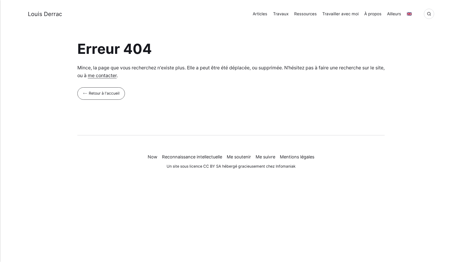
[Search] (429, 14)
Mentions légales (297, 156)
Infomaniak (286, 166)
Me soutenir (239, 156)
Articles (260, 13)
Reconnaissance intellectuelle (192, 156)
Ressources (305, 13)
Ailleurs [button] (394, 13)
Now (152, 156)
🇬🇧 (409, 13)
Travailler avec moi (340, 13)
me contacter (102, 75)
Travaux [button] (281, 13)
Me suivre (265, 156)
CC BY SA (212, 166)
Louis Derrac (45, 13)
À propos (372, 13)
